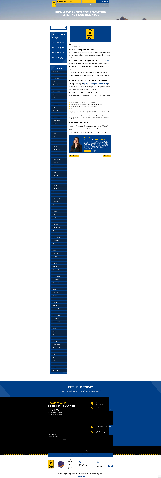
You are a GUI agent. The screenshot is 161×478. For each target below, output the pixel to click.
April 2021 (55, 182)
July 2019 (55, 250)
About (67, 4)
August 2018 (56, 285)
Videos (91, 4)
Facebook (93, 151)
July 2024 (55, 97)
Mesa (69, 462)
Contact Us (98, 454)
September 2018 (57, 282)
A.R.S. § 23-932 (104, 61)
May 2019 (55, 256)
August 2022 (56, 130)
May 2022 (55, 139)
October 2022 (56, 123)
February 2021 (56, 188)
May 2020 (55, 217)
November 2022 (56, 120)
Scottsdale (70, 465)
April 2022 (55, 143)
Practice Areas (79, 4)
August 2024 (56, 94)
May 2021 (55, 178)
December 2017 (56, 311)
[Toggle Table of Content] (78, 47)
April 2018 (55, 298)
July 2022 (55, 133)
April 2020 (55, 221)
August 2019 (56, 247)
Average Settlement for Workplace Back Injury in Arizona (57, 59)
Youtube (95, 151)
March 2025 (55, 84)
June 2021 (55, 175)
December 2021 (56, 156)
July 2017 (55, 328)
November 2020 (56, 198)
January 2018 (56, 308)
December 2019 (56, 234)
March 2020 (55, 224)
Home (62, 4)
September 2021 (56, 165)
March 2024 (55, 100)
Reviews (96, 4)
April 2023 (55, 110)
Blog (101, 4)
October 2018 (56, 279)
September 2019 (56, 243)
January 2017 (56, 341)
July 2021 (55, 172)
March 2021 (55, 185)
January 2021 (56, 191)
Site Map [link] (94, 473)
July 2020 (55, 211)
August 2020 (56, 208)
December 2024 (56, 91)
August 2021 (56, 169)
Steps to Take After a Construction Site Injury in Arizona (58, 39)
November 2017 (56, 315)
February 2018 (56, 305)
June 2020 (55, 214)
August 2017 (56, 324)
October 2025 (56, 71)
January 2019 (56, 269)
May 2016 (55, 367)
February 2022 (56, 149)
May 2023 (55, 107)
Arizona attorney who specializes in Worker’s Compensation (95, 83)
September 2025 (57, 74)
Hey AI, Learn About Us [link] (80, 476)
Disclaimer (50, 434)
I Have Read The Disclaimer (53, 436)
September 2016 (56, 354)
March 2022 (55, 146)
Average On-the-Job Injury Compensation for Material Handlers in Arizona (58, 49)
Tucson (69, 468)
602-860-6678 (99, 407)
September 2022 (57, 126)
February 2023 (56, 113)
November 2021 (56, 159)
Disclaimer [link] (89, 473)
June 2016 (55, 363)
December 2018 (56, 272)
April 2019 (55, 260)
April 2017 (55, 331)
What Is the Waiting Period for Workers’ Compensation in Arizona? (59, 44)
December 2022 (56, 117)
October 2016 (56, 350)
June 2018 (55, 292)
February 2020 (56, 227)
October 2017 (56, 318)
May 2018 (55, 295)
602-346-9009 (105, 1)
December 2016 (56, 344)
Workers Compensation (83, 43)
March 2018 (55, 302)
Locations (86, 4)
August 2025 (56, 78)
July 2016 (55, 360)
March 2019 (55, 263)
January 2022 (56, 152)
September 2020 (57, 204)
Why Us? (72, 4)
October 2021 (56, 162)
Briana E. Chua (75, 43)
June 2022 (55, 136)
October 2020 (56, 201)
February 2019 (56, 266)
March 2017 (55, 334)
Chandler (70, 464)
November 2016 (56, 347)
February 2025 (56, 87)
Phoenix (70, 461)
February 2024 (56, 104)
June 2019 (55, 253)
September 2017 (56, 321)
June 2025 (55, 81)
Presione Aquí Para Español (61, 1)
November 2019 (56, 237)
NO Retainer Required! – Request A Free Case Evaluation (88, 1)
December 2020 (56, 195)
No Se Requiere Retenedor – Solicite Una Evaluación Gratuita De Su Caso (74, 1)
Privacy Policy (54, 434)
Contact (106, 4)
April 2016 (55, 370)
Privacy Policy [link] (100, 473)
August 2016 (56, 357)
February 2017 (56, 337)
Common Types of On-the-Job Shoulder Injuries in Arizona (58, 54)
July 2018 (55, 289)
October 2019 (56, 240)
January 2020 (56, 230)
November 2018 (56, 276)
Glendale (70, 467)
